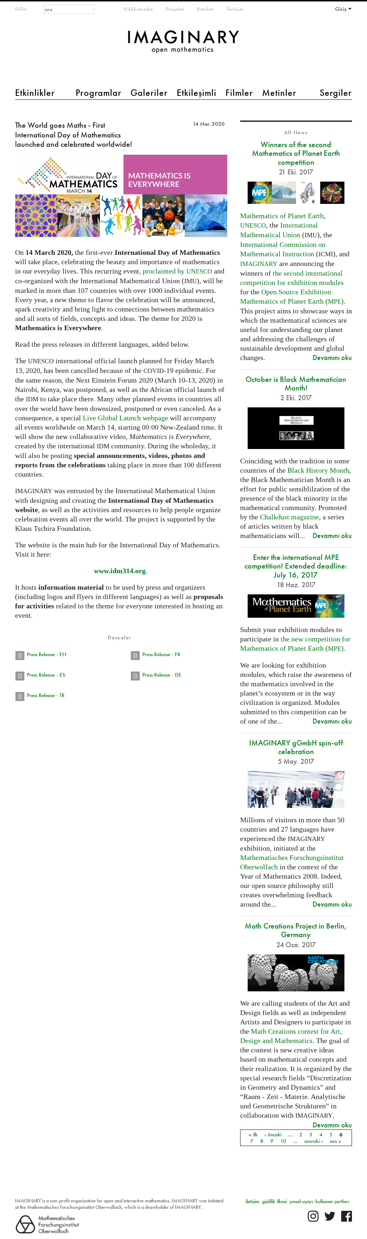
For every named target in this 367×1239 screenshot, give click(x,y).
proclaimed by (177, 271)
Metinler (279, 92)
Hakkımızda (138, 9)
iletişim (252, 1201)
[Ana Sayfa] (183, 45)
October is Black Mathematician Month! (296, 383)
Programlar (98, 92)
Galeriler (149, 92)
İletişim (235, 9)
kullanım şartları (332, 1201)
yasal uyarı (301, 1201)
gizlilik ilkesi (274, 1201)
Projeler (175, 9)
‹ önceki (272, 1134)
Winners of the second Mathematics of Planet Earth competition (296, 153)
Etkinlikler (35, 92)
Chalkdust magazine (289, 517)
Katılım (205, 9)
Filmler (239, 92)
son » (335, 1141)
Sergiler (336, 92)
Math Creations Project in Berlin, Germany (296, 930)
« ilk (253, 1134)
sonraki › (313, 1141)
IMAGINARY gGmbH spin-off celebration (296, 747)
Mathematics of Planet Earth (282, 216)
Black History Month (318, 470)
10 (283, 1141)
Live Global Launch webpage (125, 418)
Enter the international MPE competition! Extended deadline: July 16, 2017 (295, 565)
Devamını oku (332, 357)
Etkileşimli (196, 92)
